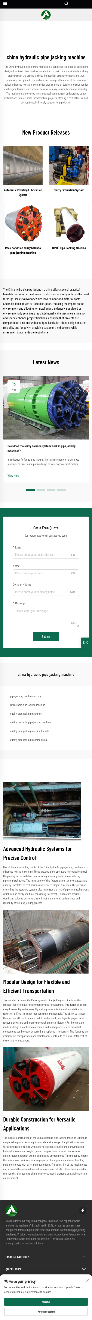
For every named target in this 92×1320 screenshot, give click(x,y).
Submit (46, 636)
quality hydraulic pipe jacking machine (30, 722)
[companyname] (46, 15)
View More (13, 475)
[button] (30, 490)
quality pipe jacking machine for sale (29, 731)
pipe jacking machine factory (25, 696)
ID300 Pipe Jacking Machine (69, 248)
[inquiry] (86, 643)
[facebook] (82, 1210)
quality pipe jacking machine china (28, 739)
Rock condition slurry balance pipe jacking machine (23, 250)
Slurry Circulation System (69, 190)
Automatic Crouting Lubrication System (23, 192)
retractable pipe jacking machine (27, 705)
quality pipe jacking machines (26, 713)
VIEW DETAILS (23, 165)
